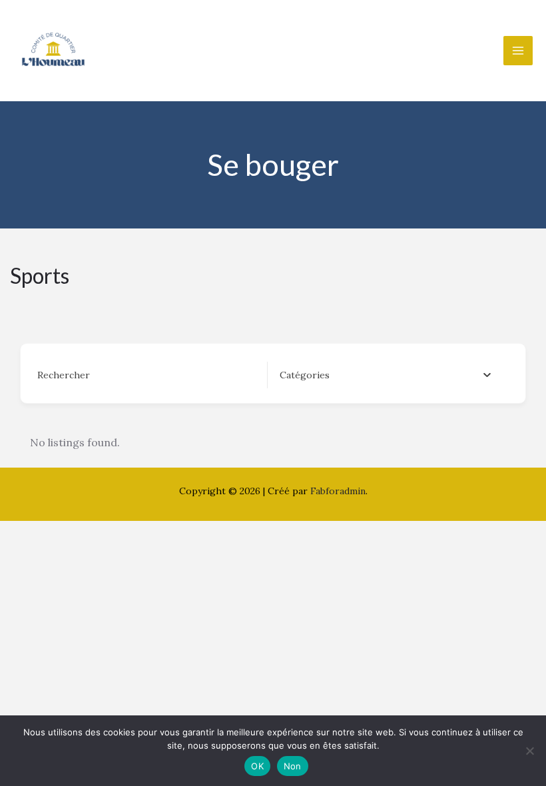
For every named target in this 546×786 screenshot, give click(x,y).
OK (257, 766)
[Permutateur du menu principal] (518, 50)
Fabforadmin (338, 491)
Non (293, 766)
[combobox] (385, 375)
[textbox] (305, 375)
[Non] (529, 750)
